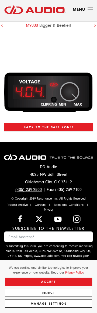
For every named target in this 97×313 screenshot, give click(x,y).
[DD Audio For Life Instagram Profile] (77, 218)
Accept (48, 282)
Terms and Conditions (69, 205)
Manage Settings (49, 303)
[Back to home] (35, 9)
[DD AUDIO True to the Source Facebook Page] (20, 218)
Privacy (48, 209)
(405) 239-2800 (28, 189)
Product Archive (17, 205)
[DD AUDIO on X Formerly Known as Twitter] (39, 218)
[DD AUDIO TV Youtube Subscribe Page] (58, 218)
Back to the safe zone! (48, 127)
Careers (40, 205)
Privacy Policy (74, 272)
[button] (83, 9)
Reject (48, 293)
